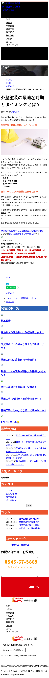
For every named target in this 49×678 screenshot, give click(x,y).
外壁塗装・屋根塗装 (20, 545)
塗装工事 (10, 28)
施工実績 (11, 497)
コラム (9, 41)
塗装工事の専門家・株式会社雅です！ (21, 398)
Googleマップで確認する (13, 650)
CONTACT (10, 62)
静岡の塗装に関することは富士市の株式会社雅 (22, 230)
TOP (8, 19)
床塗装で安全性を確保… (30, 528)
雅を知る (10, 32)
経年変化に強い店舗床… (30, 518)
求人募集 (11, 500)
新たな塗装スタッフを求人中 (22, 234)
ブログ (9, 38)
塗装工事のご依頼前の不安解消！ (19, 386)
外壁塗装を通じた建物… (30, 525)
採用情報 (10, 35)
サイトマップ (12, 45)
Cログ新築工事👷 (10, 422)
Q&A (9, 490)
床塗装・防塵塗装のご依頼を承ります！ (22, 332)
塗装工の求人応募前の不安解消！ (19, 359)
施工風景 (6, 320)
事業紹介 (10, 25)
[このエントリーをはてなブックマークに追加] (7, 284)
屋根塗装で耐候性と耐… (30, 521)
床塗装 (9, 22)
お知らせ (15, 112)
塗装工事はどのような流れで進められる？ (23, 410)
